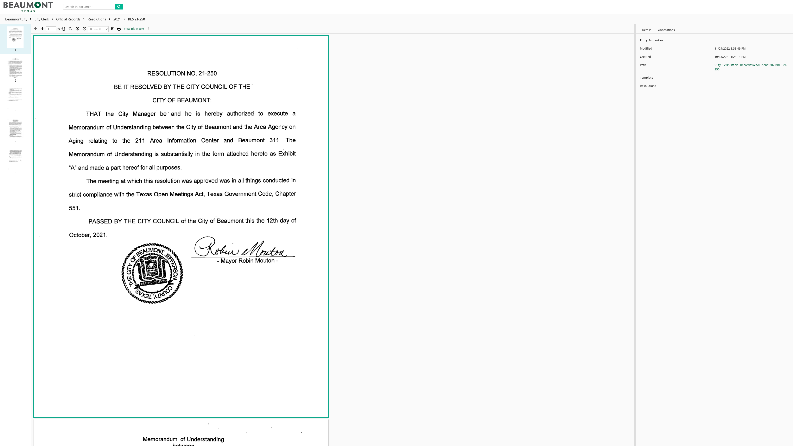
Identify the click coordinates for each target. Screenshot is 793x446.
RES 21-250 (136, 19)
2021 (117, 19)
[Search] (119, 6)
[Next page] (42, 28)
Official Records (68, 19)
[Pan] (63, 28)
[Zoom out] (84, 28)
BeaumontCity (16, 19)
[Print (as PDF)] (119, 28)
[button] (15, 39)
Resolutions (97, 19)
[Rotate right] (112, 28)
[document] (714, 235)
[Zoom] (70, 28)
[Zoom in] (77, 28)
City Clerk (42, 19)
